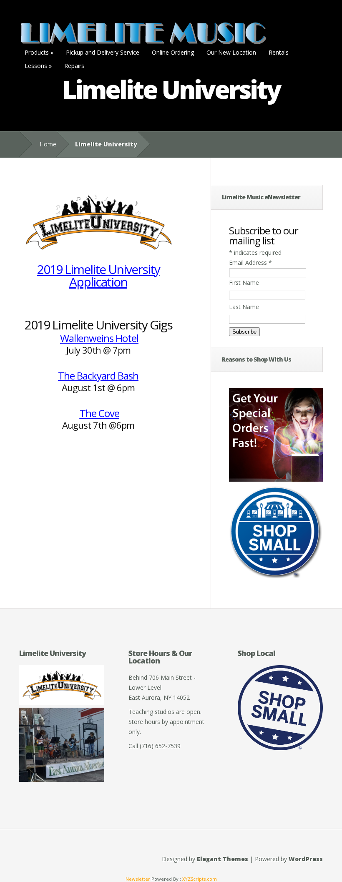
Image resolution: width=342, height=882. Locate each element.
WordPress (306, 859)
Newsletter (138, 879)
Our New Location (231, 52)
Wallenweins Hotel (99, 338)
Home (48, 144)
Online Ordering (173, 52)
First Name (244, 282)
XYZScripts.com (199, 879)
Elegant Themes (222, 859)
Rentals (279, 52)
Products (39, 52)
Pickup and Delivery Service (102, 52)
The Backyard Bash (98, 375)
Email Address (250, 262)
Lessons (38, 66)
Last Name (244, 307)
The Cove (99, 413)
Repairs (74, 66)
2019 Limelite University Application (98, 275)
